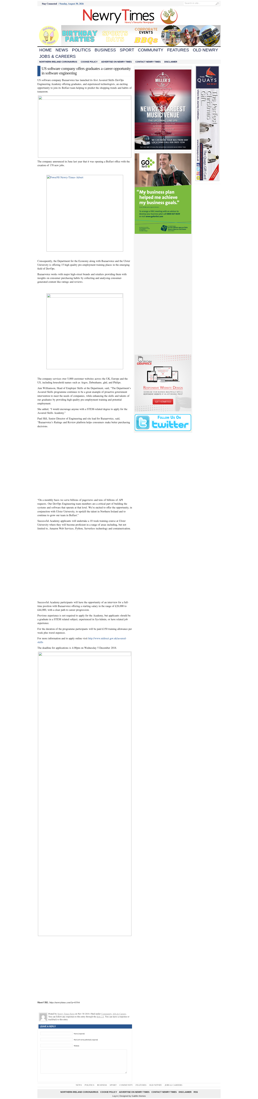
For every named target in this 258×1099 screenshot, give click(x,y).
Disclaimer (170, 62)
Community (150, 50)
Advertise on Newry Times (116, 62)
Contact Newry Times (148, 62)
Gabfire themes (139, 1096)
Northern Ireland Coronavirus (58, 62)
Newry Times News (65, 1013)
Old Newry (205, 50)
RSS (196, 1092)
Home (45, 50)
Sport (127, 50)
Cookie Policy (89, 62)
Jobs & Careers (57, 56)
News (62, 50)
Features (178, 50)
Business (105, 50)
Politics (81, 50)
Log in (115, 1096)
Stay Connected (49, 3)
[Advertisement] (58, 15)
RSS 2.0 (100, 1016)
